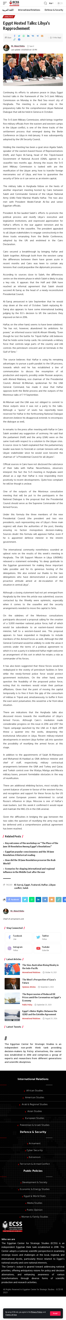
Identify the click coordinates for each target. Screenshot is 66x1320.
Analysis (9, 17)
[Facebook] (18, 937)
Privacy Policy (36, 1312)
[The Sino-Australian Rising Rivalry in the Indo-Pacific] (12, 969)
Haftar (44, 884)
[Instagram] (18, 948)
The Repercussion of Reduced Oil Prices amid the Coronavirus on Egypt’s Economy (41, 997)
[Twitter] (47, 937)
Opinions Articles (29, 987)
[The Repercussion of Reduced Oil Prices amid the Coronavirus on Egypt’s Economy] (12, 998)
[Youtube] (47, 948)
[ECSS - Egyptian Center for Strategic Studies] (14, 3)
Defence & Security (33, 1132)
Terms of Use (11, 1315)
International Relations (31, 972)
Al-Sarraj (18, 884)
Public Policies (33, 1171)
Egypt (27, 884)
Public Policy (27, 1005)
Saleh (25, 888)
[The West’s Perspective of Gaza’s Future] (12, 983)
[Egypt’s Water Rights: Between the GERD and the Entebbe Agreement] (12, 1015)
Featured (35, 884)
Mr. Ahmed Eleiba (18, 46)
